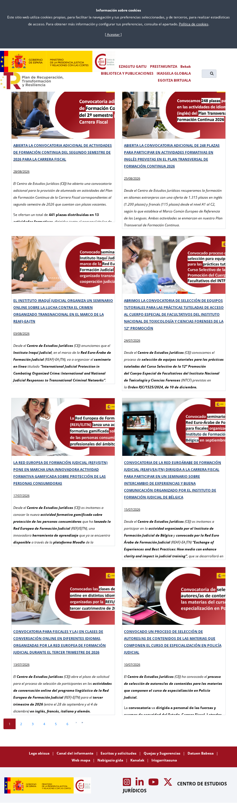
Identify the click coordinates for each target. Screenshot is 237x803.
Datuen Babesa (201, 753)
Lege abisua (39, 753)
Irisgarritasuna (164, 760)
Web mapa (81, 760)
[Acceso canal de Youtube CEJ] (154, 784)
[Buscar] (211, 73)
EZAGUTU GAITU (133, 66)
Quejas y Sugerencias (162, 753)
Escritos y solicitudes (119, 753)
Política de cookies (193, 24)
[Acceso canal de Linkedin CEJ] (140, 784)
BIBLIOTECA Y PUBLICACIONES (127, 73)
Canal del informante (75, 753)
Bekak (185, 66)
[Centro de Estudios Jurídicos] (58, 61)
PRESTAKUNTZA (163, 66)
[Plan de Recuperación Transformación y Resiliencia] (31, 80)
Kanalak (137, 760)
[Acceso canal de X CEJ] (168, 784)
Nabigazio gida (110, 760)
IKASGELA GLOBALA (174, 73)
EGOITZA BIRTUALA (174, 80)
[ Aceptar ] (113, 34)
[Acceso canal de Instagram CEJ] (127, 784)
